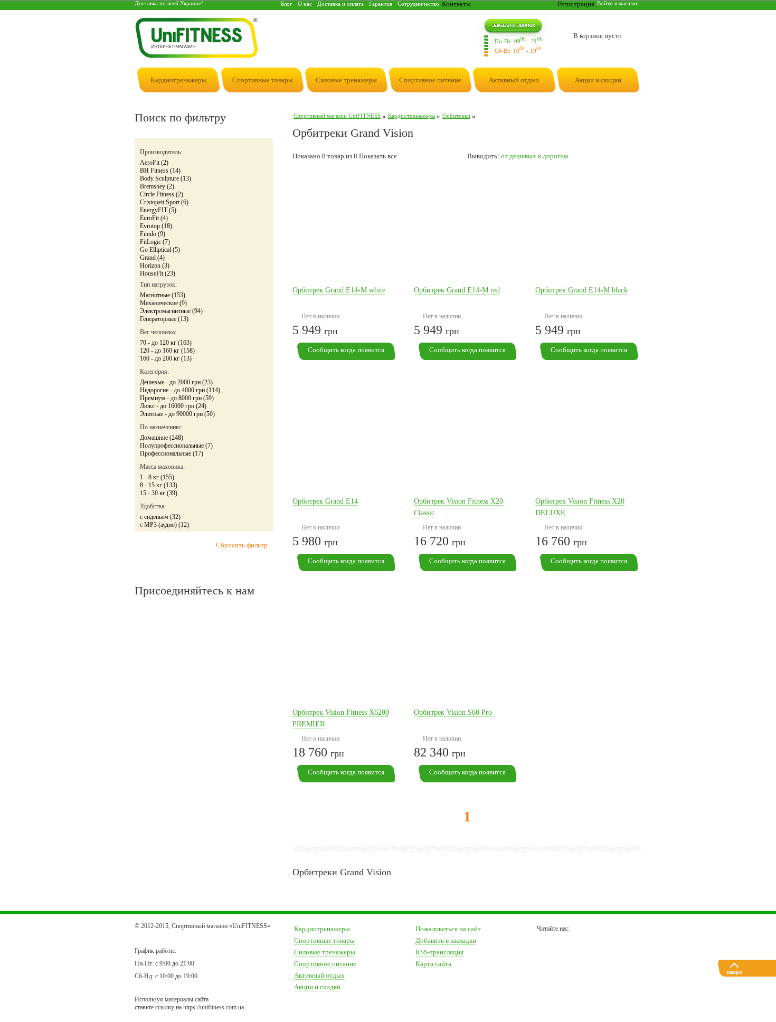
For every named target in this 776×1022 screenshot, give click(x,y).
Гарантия (380, 4)
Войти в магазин (618, 3)
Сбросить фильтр (242, 545)
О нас (305, 4)
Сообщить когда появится (346, 350)
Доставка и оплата (340, 4)
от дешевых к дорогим (534, 156)
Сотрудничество (418, 4)
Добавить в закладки (445, 940)
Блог (286, 4)
